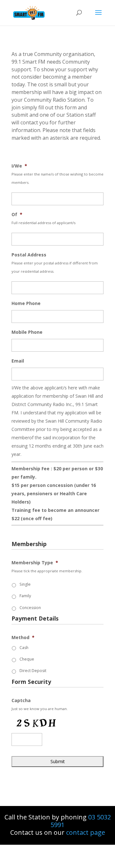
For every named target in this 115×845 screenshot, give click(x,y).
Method (23, 637)
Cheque (26, 659)
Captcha (21, 700)
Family (25, 596)
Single (25, 584)
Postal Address (29, 255)
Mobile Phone (27, 332)
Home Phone (26, 303)
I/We (19, 166)
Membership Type (35, 563)
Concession (30, 607)
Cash (23, 647)
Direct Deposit (32, 670)
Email (18, 361)
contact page (85, 832)
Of (17, 214)
